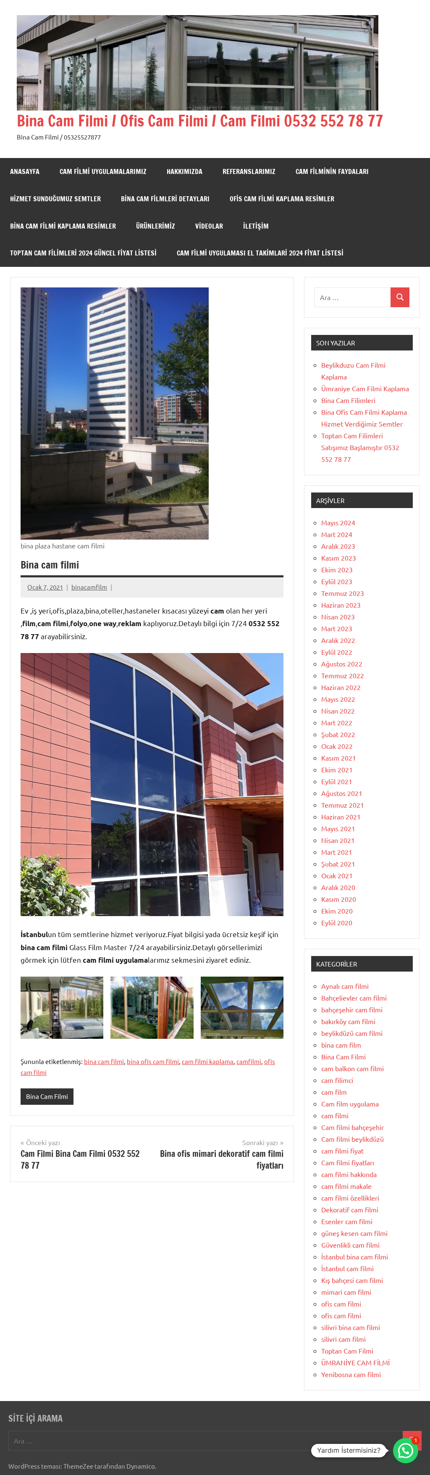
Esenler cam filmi (346, 1221)
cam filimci (337, 1080)
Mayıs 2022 (338, 699)
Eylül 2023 (336, 581)
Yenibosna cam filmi (351, 1374)
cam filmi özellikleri (350, 1197)
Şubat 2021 (338, 863)
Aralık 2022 (338, 640)
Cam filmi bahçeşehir (352, 1127)
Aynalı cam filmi (345, 986)
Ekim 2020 (337, 910)
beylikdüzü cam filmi (352, 1033)
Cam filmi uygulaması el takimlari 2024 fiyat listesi (260, 253)
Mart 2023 (336, 628)
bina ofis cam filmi (153, 1061)
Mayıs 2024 (338, 522)
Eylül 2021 (336, 781)
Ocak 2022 (337, 746)
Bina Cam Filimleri (348, 400)
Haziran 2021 (341, 816)
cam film (334, 1092)
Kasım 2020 (338, 899)
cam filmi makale (346, 1186)
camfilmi (248, 1061)
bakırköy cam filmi (348, 1021)
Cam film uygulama (350, 1103)
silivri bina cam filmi (350, 1327)
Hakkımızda (184, 171)
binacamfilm (89, 587)
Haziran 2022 (341, 687)
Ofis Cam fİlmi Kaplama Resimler (282, 198)
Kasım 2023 (338, 557)
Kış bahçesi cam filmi (352, 1280)
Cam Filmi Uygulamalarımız (103, 171)
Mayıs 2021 (338, 828)
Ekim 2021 (337, 769)
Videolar (209, 226)
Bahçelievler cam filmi (354, 997)
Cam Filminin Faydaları (332, 171)
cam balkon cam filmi (352, 1068)
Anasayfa (24, 171)
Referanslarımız (249, 171)
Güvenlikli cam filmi (350, 1245)
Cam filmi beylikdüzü (352, 1139)
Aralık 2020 (338, 887)
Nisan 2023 (338, 616)
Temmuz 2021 (342, 805)
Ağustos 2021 (341, 793)
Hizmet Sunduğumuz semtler (55, 198)
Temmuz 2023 (342, 593)
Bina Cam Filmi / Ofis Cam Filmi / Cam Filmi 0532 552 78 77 (200, 121)
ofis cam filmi (341, 1303)
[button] (405, 1450)
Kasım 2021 (338, 757)
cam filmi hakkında (349, 1174)
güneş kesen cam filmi (354, 1233)
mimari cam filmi (346, 1292)
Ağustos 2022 (341, 663)
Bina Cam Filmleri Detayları (165, 198)
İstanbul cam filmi (347, 1268)
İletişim (256, 226)
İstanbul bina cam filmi (354, 1256)
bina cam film (341, 1044)
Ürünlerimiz (155, 226)
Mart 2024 (336, 534)
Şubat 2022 (338, 734)
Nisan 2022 (338, 710)
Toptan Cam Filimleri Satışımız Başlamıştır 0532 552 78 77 (360, 447)
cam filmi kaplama (207, 1061)
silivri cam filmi (343, 1339)
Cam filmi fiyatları (347, 1162)
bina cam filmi (104, 1061)
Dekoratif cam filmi (349, 1209)
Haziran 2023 (341, 605)
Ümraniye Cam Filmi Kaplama (365, 388)
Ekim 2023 (337, 569)
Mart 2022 (336, 722)
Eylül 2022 (336, 652)
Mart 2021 (336, 852)
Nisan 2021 (338, 840)
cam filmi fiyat (342, 1150)
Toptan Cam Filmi (347, 1350)
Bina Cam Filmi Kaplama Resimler (63, 226)
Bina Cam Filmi (47, 1096)
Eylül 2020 (336, 922)
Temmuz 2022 (342, 675)
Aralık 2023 (338, 546)
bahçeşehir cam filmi (352, 1009)
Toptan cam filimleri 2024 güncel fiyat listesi (83, 253)
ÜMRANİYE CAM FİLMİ (355, 1362)
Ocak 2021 (337, 875)
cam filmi (335, 1115)
